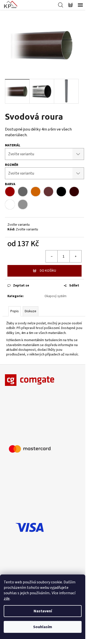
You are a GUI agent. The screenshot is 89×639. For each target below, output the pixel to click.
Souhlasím (42, 627)
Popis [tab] (14, 311)
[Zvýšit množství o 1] (75, 256)
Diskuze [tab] (30, 311)
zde (7, 598)
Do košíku (48, 270)
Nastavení (43, 611)
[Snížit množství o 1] (52, 256)
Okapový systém (55, 296)
